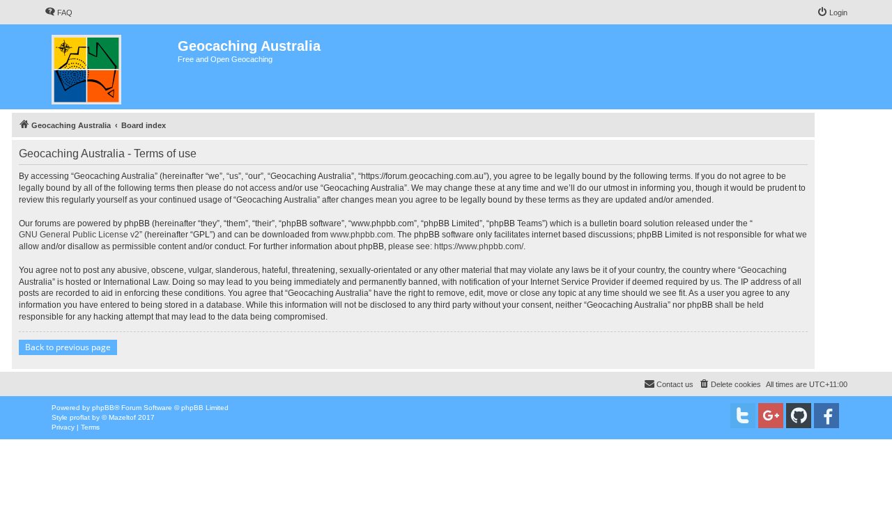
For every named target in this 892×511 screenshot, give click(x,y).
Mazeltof (122, 417)
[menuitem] (58, 12)
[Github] (798, 415)
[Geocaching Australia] (111, 67)
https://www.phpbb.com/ (478, 246)
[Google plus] (770, 415)
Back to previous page (68, 347)
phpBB (103, 407)
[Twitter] (742, 415)
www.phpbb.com (361, 234)
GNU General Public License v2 (79, 234)
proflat (80, 417)
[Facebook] (826, 415)
